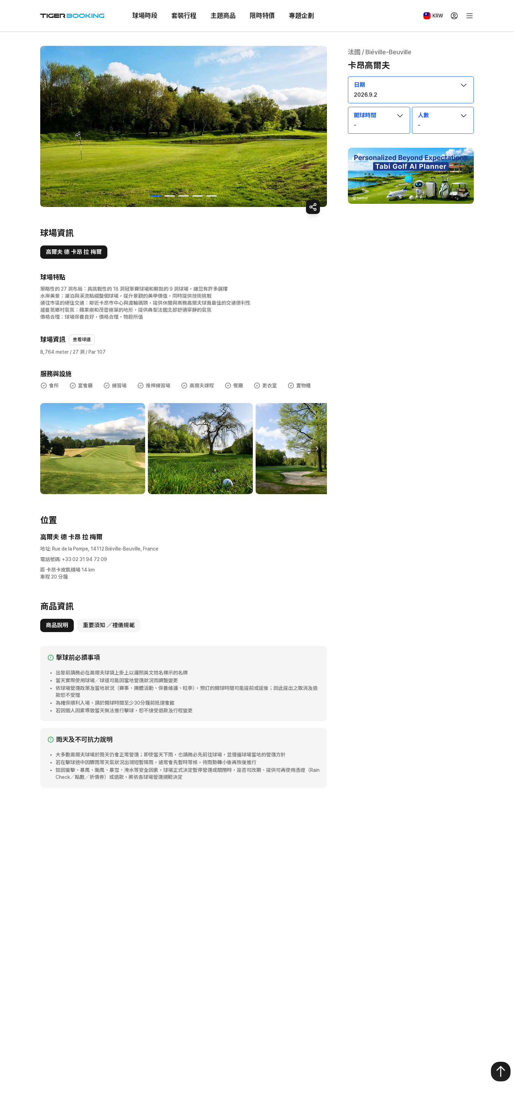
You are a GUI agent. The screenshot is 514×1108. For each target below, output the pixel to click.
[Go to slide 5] (211, 195)
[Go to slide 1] (155, 195)
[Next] (317, 448)
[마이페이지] (454, 16)
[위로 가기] (501, 1071)
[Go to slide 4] (197, 195)
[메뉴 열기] (469, 16)
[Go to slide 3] (183, 195)
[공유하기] (313, 207)
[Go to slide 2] (169, 195)
